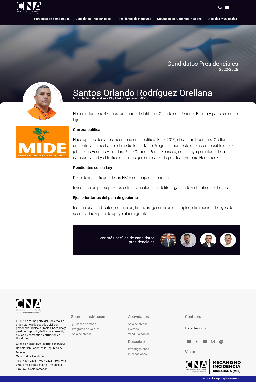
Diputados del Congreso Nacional (179, 19)
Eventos (133, 329)
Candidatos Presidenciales (93, 19)
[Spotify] (221, 342)
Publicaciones (137, 354)
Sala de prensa (82, 334)
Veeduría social (138, 334)
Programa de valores (86, 329)
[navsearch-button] (220, 7)
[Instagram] (213, 342)
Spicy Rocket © (231, 378)
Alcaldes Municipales (222, 19)
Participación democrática (52, 19)
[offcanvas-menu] (227, 7)
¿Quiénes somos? (84, 324)
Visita (190, 351)
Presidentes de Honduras (134, 19)
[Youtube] (205, 342)
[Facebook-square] (189, 342)
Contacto (193, 316)
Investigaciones (138, 349)
